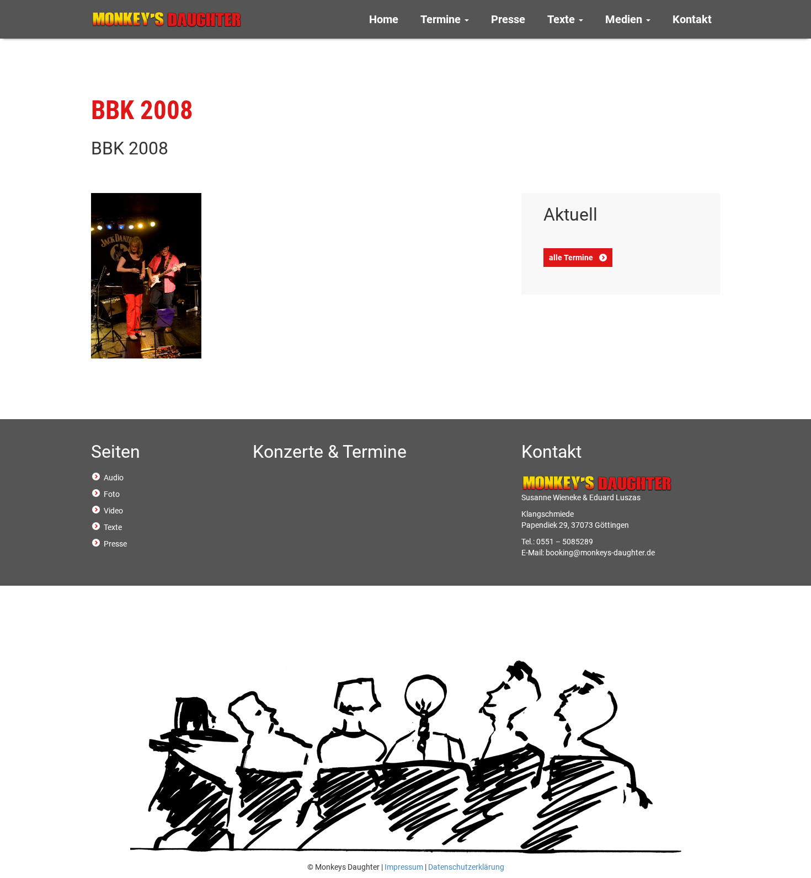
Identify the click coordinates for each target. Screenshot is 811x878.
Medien (625, 19)
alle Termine (571, 257)
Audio (114, 477)
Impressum (404, 867)
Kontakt (692, 19)
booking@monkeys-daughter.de (600, 552)
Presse (508, 19)
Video (113, 510)
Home (383, 19)
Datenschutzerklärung (466, 867)
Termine (441, 19)
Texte (562, 19)
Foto (112, 494)
